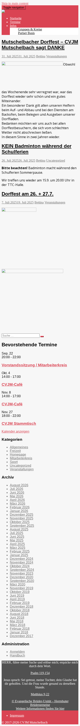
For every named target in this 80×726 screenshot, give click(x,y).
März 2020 (17, 584)
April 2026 (17, 500)
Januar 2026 (19, 511)
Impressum (17, 715)
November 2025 (21, 518)
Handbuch (17, 655)
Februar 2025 (20, 551)
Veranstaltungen (56, 56)
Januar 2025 (19, 555)
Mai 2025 (16, 540)
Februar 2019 (20, 603)
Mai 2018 (16, 621)
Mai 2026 (16, 496)
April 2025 (17, 544)
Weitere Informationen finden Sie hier (40, 708)
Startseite (16, 18)
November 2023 (21, 573)
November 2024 (21, 562)
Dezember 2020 (21, 577)
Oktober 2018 (20, 610)
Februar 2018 (20, 628)
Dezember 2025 (21, 514)
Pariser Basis (26, 33)
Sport (14, 462)
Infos (13, 25)
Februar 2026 (20, 507)
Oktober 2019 (20, 592)
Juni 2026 (17, 492)
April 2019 (17, 599)
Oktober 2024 (20, 566)
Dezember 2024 (21, 558)
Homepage (18, 454)
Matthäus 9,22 (40, 694)
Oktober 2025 (20, 522)
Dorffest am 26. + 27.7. (28, 194)
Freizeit (15, 451)
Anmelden (17, 651)
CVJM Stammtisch (19, 423)
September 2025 (22, 525)
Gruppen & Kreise (30, 29)
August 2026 (19, 485)
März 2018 (17, 625)
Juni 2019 (17, 595)
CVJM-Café (12, 384)
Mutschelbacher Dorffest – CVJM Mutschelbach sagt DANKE (40, 44)
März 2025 (17, 547)
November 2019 (21, 588)
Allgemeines (19, 447)
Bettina (40, 56)
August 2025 (19, 529)
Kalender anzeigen (15, 431)
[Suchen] (42, 336)
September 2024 (22, 570)
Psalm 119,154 (40, 673)
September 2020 (22, 581)
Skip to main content (15, 3)
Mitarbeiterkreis (21, 458)
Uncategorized (55, 160)
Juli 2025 (16, 533)
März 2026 (17, 503)
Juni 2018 (17, 617)
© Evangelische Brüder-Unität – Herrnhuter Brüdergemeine (40, 703)
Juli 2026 (16, 489)
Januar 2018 (19, 632)
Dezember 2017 (21, 636)
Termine (15, 22)
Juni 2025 (17, 536)
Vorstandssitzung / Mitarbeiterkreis (34, 365)
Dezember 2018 (21, 606)
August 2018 (19, 614)
